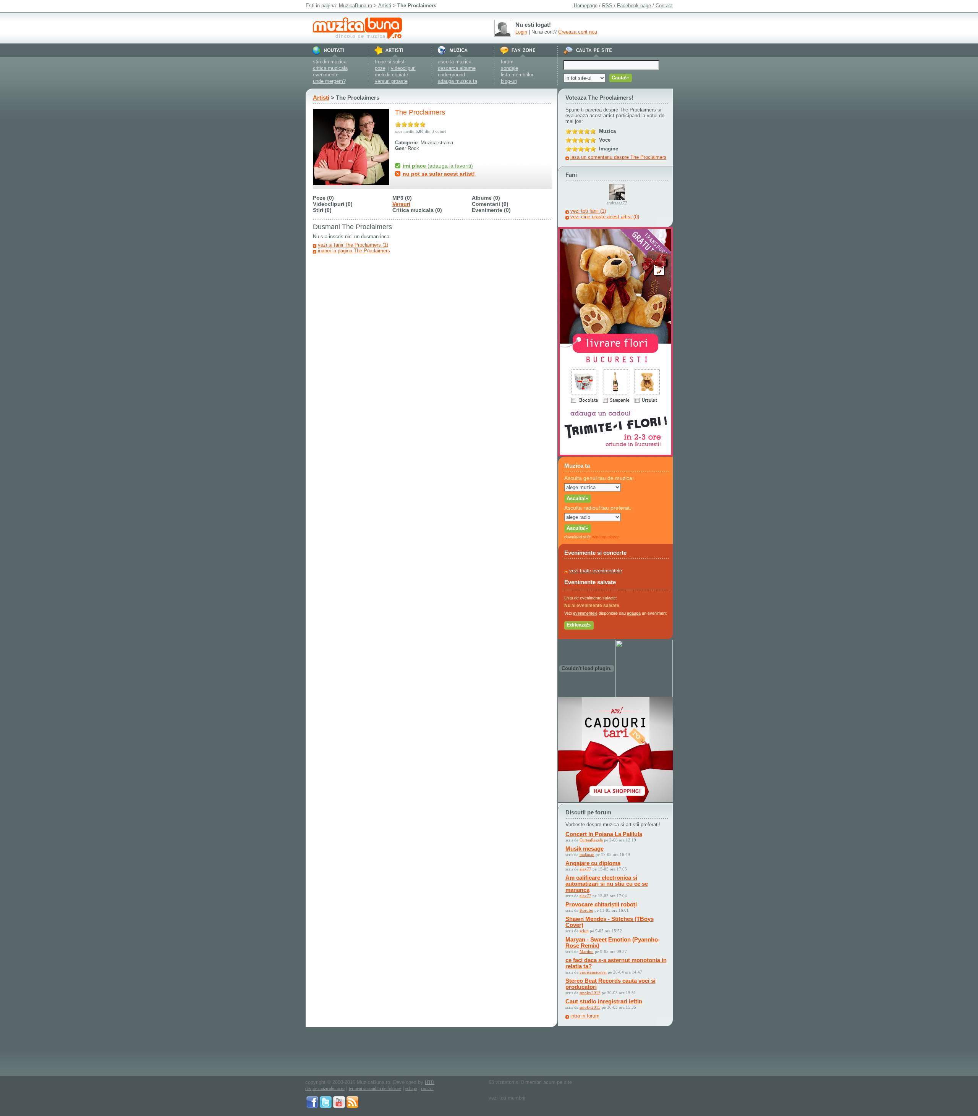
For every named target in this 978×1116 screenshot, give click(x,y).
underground (451, 75)
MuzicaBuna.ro (355, 5)
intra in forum (584, 1016)
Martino (587, 951)
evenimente (325, 75)
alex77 (585, 869)
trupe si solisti (390, 62)
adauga (634, 613)
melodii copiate (391, 75)
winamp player (605, 537)
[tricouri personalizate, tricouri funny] (644, 695)
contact (427, 1088)
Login (521, 32)
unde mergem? (329, 81)
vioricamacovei (593, 972)
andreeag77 (617, 202)
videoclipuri (403, 68)
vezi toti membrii (507, 1098)
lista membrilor (517, 75)
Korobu (586, 910)
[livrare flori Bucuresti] (615, 454)
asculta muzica (454, 62)
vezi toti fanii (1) (588, 211)
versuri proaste (391, 81)
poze (380, 68)
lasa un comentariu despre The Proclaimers (618, 157)
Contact (664, 5)
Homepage (585, 5)
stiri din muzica (330, 62)
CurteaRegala (591, 840)
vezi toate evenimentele (595, 570)
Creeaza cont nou (577, 32)
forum (507, 62)
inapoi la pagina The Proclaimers (354, 251)
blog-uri (509, 81)
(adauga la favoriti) (438, 166)
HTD (429, 1082)
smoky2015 (590, 992)
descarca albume (457, 68)
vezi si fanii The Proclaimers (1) (353, 245)
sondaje (509, 68)
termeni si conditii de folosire (375, 1088)
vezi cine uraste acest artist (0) (604, 217)
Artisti (384, 5)
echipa (411, 1088)
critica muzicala (330, 68)
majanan (587, 854)
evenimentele (585, 613)
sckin (584, 931)
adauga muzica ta (457, 81)
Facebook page (634, 5)
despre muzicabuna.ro (325, 1088)
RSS (607, 5)
